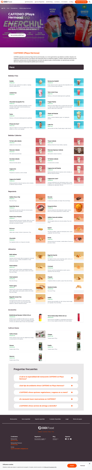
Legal (66, 419)
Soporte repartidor (40, 419)
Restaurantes (13, 419)
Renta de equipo (77, 419)
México (49, 431)
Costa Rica (45, 431)
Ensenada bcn (14, 8)
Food (8, 8)
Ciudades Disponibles (55, 419)
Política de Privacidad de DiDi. (50, 467)
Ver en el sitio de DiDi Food (17, 35)
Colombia (40, 431)
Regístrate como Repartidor (81, 1)
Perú (53, 431)
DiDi (4, 8)
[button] (81, 1)
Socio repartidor (26, 419)
